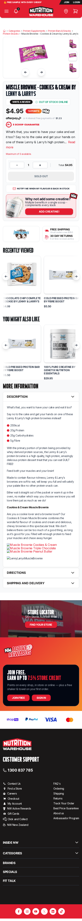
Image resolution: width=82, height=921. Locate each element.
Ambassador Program (66, 818)
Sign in (41, 697)
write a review (21, 101)
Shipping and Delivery (26, 583)
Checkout (13, 798)
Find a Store (15, 788)
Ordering (58, 788)
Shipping (58, 793)
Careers (12, 793)
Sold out (41, 176)
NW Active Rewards (19, 808)
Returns (57, 798)
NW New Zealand (17, 824)
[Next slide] (41, 72)
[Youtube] (35, 911)
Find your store (41, 624)
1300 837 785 (20, 770)
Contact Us (14, 783)
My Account (15, 803)
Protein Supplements (34, 31)
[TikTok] (61, 911)
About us (58, 813)
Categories (14, 31)
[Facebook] (18, 911)
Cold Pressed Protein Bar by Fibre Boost (62, 300)
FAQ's (56, 783)
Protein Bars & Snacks (59, 31)
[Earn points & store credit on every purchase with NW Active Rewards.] (46, 111)
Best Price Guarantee (66, 808)
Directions (16, 573)
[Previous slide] (26, 72)
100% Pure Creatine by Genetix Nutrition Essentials (60, 370)
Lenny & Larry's (21, 93)
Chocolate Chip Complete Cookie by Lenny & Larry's (22, 300)
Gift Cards (13, 813)
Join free (18, 697)
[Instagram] (27, 911)
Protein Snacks (10, 34)
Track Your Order (63, 803)
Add (49, 211)
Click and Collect (17, 819)
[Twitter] (44, 911)
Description (17, 396)
